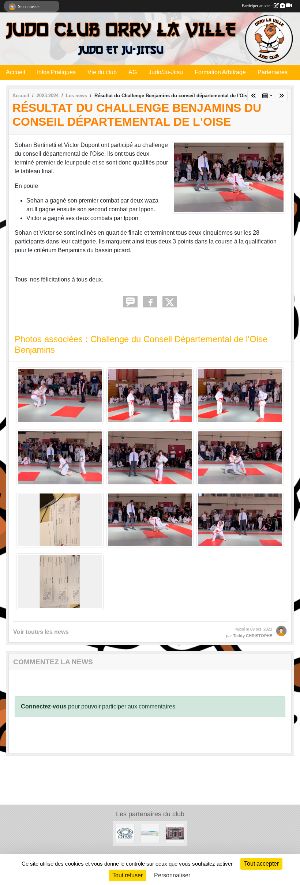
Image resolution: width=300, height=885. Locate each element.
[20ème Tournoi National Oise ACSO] (253, 96)
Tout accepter (261, 864)
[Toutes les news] (267, 96)
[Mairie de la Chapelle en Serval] (174, 833)
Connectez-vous (44, 706)
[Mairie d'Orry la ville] (150, 833)
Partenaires (273, 72)
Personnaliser (172, 875)
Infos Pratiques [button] (56, 72)
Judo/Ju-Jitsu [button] (166, 72)
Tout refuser (127, 875)
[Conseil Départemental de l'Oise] (125, 833)
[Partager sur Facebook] (150, 301)
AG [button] (132, 72)
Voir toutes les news (41, 632)
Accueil (15, 72)
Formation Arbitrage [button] (220, 72)
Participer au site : (258, 5)
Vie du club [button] (102, 72)
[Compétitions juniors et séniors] (281, 96)
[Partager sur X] (169, 301)
